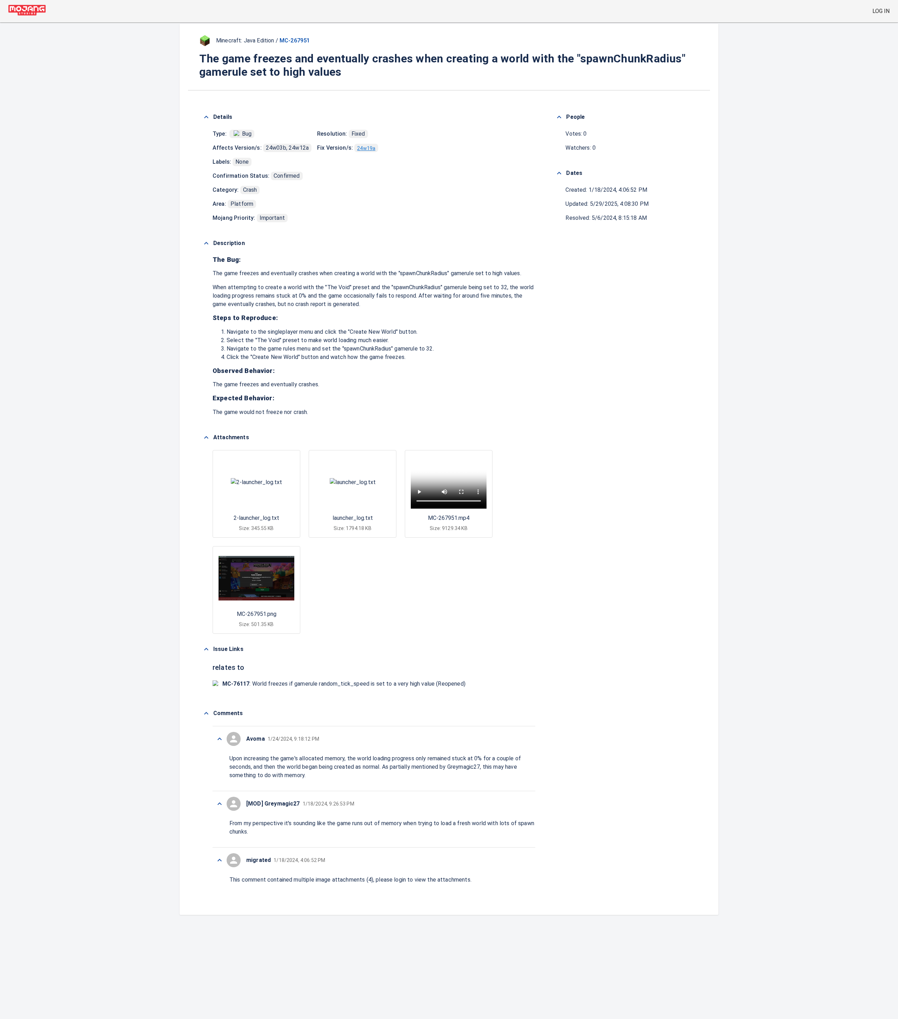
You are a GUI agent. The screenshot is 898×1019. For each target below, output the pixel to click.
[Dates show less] (559, 173)
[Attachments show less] (206, 437)
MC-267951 (295, 40)
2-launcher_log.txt (256, 518)
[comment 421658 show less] (220, 804)
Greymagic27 (463, 766)
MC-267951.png (256, 614)
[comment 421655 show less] (220, 860)
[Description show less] (206, 243)
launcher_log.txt (353, 518)
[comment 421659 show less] (220, 739)
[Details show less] (206, 117)
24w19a (366, 148)
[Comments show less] (206, 713)
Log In (881, 11)
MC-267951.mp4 (448, 518)
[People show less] (559, 117)
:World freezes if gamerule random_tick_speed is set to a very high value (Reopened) (343, 683)
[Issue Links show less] (206, 649)
